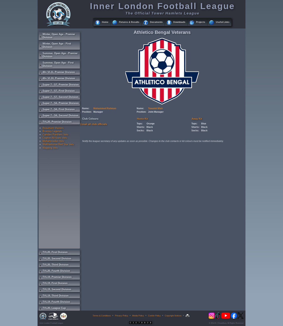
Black (150, 127)
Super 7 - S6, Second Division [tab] (60, 115)
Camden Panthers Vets (55, 134)
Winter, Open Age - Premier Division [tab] (59, 36)
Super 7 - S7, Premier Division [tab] (61, 84)
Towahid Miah (155, 108)
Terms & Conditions (102, 315)
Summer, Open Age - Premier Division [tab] (60, 55)
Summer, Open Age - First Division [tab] (58, 64)
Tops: (140, 123)
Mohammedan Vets (53, 141)
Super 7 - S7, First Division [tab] (59, 90)
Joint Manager (156, 112)
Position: (87, 112)
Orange (151, 123)
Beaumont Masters (53, 128)
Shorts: (141, 127)
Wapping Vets (50, 147)
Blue (203, 123)
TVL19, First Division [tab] (55, 283)
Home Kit (142, 118)
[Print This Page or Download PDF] (188, 315)
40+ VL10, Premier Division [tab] (59, 78)
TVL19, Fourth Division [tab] (56, 301)
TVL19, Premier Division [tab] (57, 277)
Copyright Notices (173, 315)
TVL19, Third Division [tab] (56, 295)
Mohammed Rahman (104, 108)
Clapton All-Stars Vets (55, 137)
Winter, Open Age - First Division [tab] (57, 45)
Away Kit (197, 118)
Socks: (140, 130)
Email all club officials (93, 124)
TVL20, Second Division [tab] (57, 258)
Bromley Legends (52, 131)
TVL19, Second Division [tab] (57, 289)
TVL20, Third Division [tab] (56, 264)
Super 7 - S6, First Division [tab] (59, 109)
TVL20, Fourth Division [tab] (56, 270)
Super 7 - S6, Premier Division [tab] (61, 103)
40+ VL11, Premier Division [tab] (59, 72)
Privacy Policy (121, 315)
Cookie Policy (154, 315)
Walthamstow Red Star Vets (58, 144)
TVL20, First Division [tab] (55, 252)
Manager (98, 112)
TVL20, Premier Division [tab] (57, 121)
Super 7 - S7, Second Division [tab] (60, 97)
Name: (85, 108)
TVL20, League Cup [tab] (54, 308)
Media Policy (138, 315)
